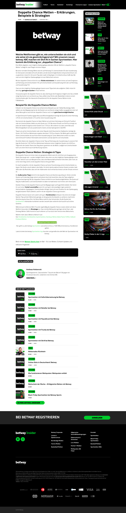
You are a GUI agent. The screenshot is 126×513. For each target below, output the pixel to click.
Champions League (81, 4)
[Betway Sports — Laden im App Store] (22, 253)
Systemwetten (40, 217)
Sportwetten (36, 226)
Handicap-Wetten (51, 217)
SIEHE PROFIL (30, 278)
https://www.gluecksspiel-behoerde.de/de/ (95, 478)
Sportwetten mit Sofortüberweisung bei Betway (46, 297)
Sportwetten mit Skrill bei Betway (41, 341)
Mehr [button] (103, 5)
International (101, 19)
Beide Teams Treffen (63, 217)
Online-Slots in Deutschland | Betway (42, 362)
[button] (106, 4)
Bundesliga (69, 4)
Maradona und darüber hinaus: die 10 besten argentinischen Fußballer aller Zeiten (102, 67)
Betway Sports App (32, 241)
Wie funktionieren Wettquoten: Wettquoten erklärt (47, 373)
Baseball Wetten (96, 444)
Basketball (60, 4)
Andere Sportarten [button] (94, 5)
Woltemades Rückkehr (37, 351)
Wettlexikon (32, 293)
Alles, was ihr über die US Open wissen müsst (103, 39)
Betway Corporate (56, 432)
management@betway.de (25, 480)
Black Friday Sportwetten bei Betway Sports (45, 395)
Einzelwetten (23, 217)
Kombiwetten (20, 201)
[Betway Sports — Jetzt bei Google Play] (33, 253)
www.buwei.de (49, 473)
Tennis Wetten (56, 444)
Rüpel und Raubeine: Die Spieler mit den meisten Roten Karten (102, 25)
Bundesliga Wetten (57, 440)
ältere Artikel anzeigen (28, 403)
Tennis (52, 4)
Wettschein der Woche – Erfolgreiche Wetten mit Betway (49, 384)
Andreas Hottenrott (31, 19)
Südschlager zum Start (103, 82)
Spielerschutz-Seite (45, 471)
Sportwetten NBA (96, 447)
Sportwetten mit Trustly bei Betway (41, 330)
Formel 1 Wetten (76, 446)
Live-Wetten (75, 442)
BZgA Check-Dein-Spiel (38, 473)
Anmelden (97, 418)
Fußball (45, 4)
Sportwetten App (37, 231)
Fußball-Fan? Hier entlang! (47, 222)
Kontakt (93, 432)
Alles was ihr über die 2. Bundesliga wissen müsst (103, 52)
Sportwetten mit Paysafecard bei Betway (43, 319)
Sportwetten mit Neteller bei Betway (42, 308)
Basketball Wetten (57, 447)
